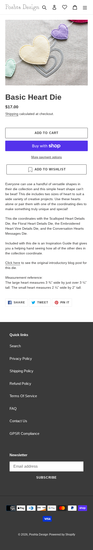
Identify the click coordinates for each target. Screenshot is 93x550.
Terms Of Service (23, 396)
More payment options (46, 157)
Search (15, 346)
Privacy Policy (21, 359)
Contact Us (18, 421)
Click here (12, 263)
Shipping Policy (21, 371)
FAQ (13, 408)
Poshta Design (38, 534)
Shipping (11, 114)
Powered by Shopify (62, 534)
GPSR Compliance (24, 433)
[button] (64, 7)
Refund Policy (20, 384)
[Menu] (85, 7)
